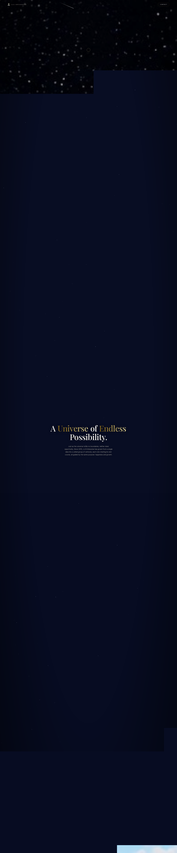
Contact (163, 4)
